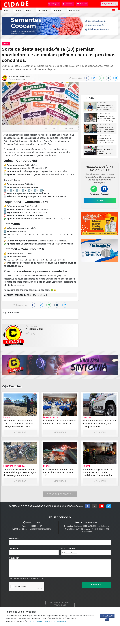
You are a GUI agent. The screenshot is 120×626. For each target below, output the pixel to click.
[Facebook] (33, 333)
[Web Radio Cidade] (16, 4)
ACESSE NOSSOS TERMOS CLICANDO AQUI (48, 621)
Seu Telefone (68, 548)
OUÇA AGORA (108, 4)
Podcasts (58, 10)
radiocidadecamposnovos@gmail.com (35, 529)
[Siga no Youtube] (101, 506)
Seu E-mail (14, 548)
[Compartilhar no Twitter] (94, 78)
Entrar (99, 200)
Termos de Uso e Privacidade (61, 604)
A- (46, 128)
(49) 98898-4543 (34, 526)
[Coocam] (60, 26)
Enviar (95, 585)
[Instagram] (27, 333)
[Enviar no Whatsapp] (101, 78)
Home (7, 10)
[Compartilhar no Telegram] (108, 78)
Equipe (29, 10)
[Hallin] (99, 224)
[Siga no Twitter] (108, 506)
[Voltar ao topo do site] (116, 376)
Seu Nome (14, 539)
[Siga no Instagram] (94, 506)
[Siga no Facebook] (87, 506)
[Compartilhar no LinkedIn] (115, 78)
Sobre (18, 10)
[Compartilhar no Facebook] (86, 78)
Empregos (74, 10)
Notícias (42, 10)
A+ (54, 128)
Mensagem (14, 558)
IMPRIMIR (69, 128)
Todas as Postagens (59, 494)
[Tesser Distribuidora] (99, 250)
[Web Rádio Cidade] (60, 365)
